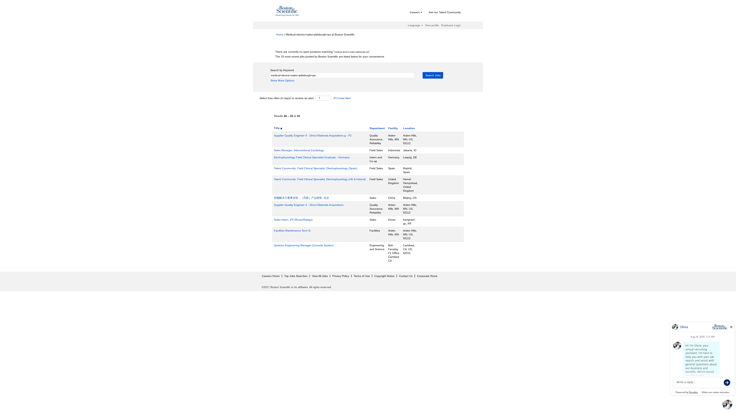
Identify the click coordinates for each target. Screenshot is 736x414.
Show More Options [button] (282, 80)
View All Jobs (320, 276)
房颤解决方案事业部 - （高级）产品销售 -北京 (301, 197)
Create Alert (343, 98)
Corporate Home (427, 276)
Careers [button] (415, 12)
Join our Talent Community (444, 12)
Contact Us (405, 276)
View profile (432, 25)
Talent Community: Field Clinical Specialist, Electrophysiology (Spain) (315, 168)
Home (279, 34)
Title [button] (277, 128)
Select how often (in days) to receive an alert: (287, 98)
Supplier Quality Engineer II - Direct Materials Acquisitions (308, 204)
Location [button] (409, 128)
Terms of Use (362, 276)
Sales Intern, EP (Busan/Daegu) (293, 219)
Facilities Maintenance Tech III (292, 230)
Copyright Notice (384, 276)
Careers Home (271, 276)
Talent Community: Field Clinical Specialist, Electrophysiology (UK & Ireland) (320, 179)
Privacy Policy (340, 276)
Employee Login (451, 25)
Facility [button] (393, 128)
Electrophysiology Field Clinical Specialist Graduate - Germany (312, 157)
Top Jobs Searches (295, 276)
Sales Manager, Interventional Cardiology (299, 150)
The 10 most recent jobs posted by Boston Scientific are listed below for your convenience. (330, 56)
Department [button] (377, 128)
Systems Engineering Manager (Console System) (304, 245)
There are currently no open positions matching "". (322, 51)
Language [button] (414, 25)
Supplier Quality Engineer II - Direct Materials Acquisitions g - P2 (313, 135)
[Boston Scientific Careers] (287, 12)
